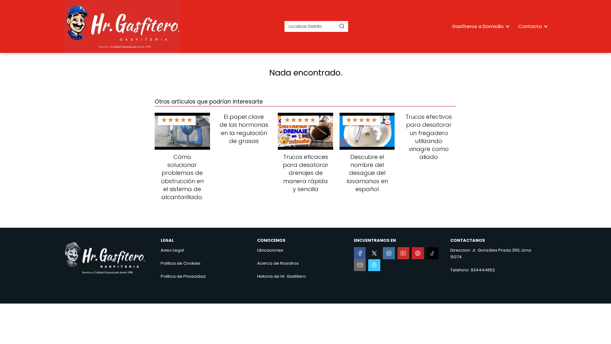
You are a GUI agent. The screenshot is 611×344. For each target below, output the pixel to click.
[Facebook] (360, 253)
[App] (374, 265)
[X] (374, 253)
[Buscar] (341, 26)
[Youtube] (403, 253)
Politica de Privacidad (183, 276)
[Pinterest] (418, 253)
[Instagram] (389, 253)
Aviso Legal (172, 250)
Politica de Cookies (180, 263)
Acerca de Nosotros (278, 263)
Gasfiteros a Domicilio (478, 26)
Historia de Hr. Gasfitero (281, 276)
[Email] (360, 265)
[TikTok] (432, 253)
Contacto (530, 26)
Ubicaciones (270, 250)
